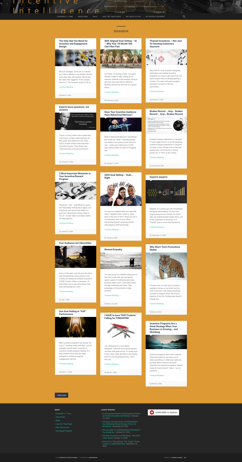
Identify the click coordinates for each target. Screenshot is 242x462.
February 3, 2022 (158, 100)
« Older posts (61, 395)
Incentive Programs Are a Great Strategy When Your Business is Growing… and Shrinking (164, 327)
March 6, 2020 (157, 384)
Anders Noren (177, 457)
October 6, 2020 (112, 238)
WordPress (93, 457)
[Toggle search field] (184, 16)
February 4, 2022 (112, 100)
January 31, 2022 (67, 162)
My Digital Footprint (155, 16)
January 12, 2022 (67, 231)
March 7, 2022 (66, 95)
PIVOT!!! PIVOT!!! (159, 177)
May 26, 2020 (156, 312)
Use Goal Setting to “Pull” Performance (72, 313)
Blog (95, 16)
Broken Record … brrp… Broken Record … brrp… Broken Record (166, 112)
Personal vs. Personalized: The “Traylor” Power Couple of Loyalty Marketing (121, 442)
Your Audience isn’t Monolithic (75, 243)
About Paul (83, 16)
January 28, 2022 (158, 166)
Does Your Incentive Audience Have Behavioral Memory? (120, 113)
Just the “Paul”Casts (111, 16)
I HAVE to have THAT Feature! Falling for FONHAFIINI (120, 316)
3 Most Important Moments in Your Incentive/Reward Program (75, 176)
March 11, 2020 (66, 372)
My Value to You (133, 16)
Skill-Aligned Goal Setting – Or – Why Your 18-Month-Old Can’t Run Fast (120, 43)
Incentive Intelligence (69, 457)
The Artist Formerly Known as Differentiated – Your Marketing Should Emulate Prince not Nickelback (120, 424)
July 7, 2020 (65, 300)
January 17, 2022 (113, 163)
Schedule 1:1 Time (65, 16)
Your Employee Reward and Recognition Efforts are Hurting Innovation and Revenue (121, 414)
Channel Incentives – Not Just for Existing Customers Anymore (166, 43)
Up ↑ (185, 457)
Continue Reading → (67, 87)
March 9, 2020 (111, 372)
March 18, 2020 (112, 304)
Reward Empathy (113, 249)
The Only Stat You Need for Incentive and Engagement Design (73, 43)
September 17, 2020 (159, 235)
